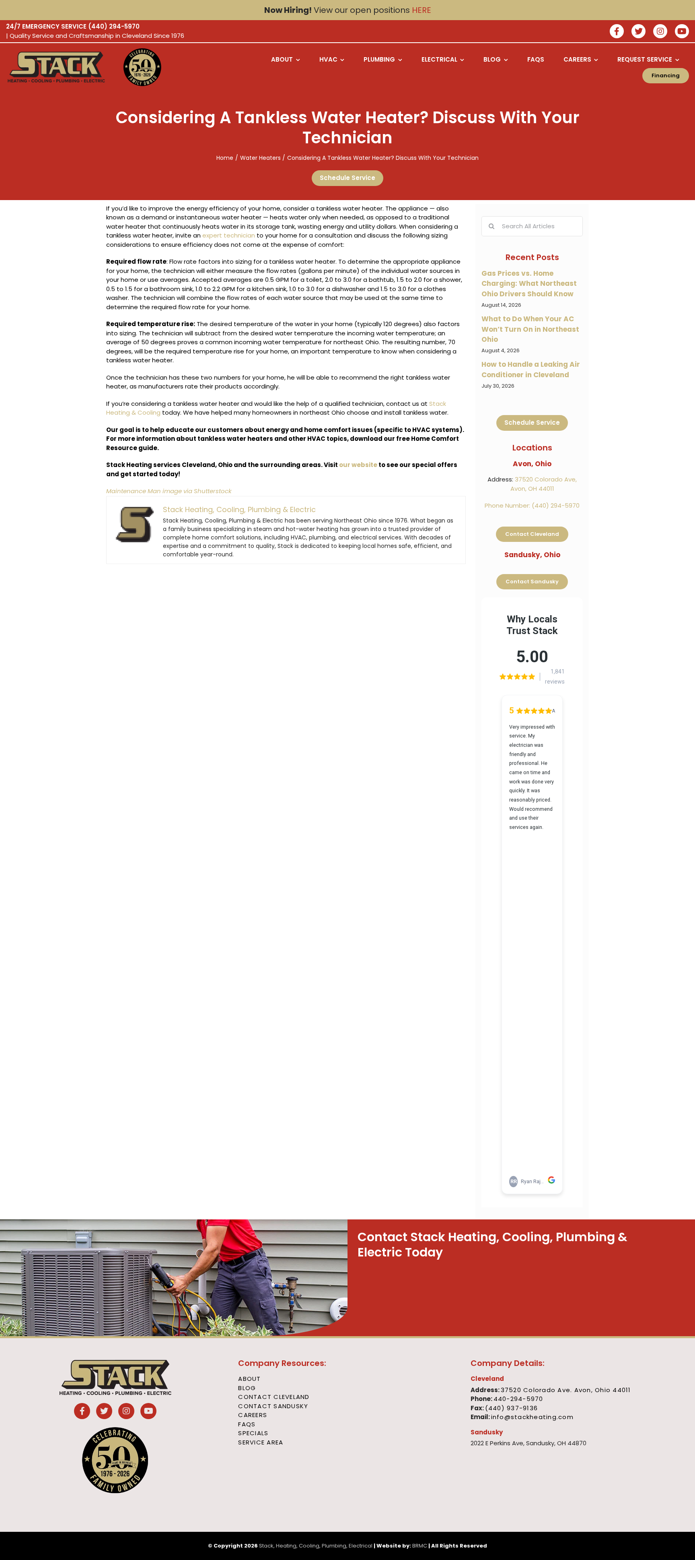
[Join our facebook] (617, 32)
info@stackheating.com (532, 1417)
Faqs (246, 1424)
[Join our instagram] (660, 32)
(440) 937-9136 (511, 1408)
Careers (252, 1415)
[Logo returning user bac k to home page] (57, 67)
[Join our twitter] (638, 32)
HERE (421, 10)
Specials (253, 1433)
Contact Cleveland (273, 1397)
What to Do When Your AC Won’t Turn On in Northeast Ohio (530, 329)
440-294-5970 (518, 1399)
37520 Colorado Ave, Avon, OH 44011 (543, 484)
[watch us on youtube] (682, 32)
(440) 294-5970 (114, 26)
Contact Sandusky (273, 1406)
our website (358, 465)
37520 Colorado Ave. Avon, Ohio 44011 (566, 1390)
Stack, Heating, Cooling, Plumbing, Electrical (315, 1546)
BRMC (419, 1546)
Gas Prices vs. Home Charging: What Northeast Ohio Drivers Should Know (529, 284)
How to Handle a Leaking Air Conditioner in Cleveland (530, 370)
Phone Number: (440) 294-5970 (532, 505)
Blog (247, 1388)
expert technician (228, 235)
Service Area (260, 1442)
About (249, 1378)
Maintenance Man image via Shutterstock (169, 491)
